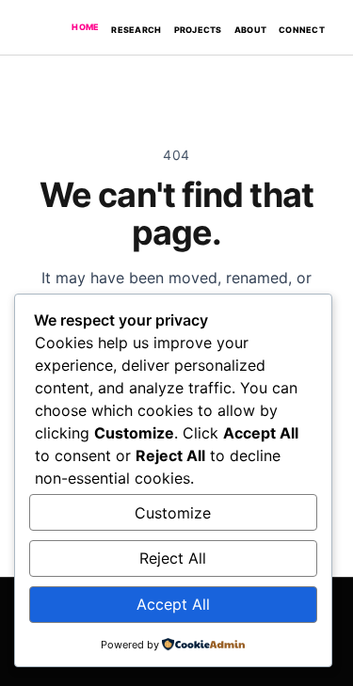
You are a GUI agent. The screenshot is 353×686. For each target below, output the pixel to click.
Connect (302, 29)
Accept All (173, 604)
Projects (198, 29)
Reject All (172, 558)
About (250, 29)
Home (85, 27)
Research (136, 29)
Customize (173, 512)
